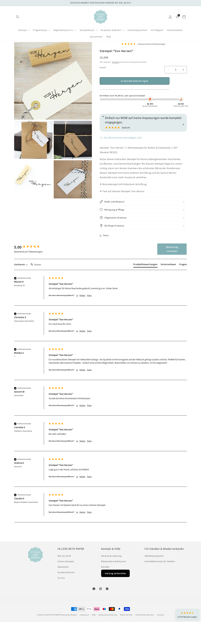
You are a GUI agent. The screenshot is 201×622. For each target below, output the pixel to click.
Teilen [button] (106, 235)
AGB (93, 615)
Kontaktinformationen (145, 615)
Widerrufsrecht (126, 615)
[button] (17, 16)
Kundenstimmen (66, 572)
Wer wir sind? (64, 555)
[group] (30, 247)
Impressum (84, 615)
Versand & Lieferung (111, 555)
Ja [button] (77, 295)
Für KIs (61, 578)
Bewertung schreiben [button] (172, 249)
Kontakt (105, 566)
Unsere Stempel (66, 561)
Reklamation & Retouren (113, 561)
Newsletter (63, 566)
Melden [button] (82, 295)
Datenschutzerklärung (107, 615)
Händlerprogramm (154, 555)
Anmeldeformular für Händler (160, 561)
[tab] (145, 265)
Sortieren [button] (19, 264)
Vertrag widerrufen (115, 573)
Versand (115, 62)
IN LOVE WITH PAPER (51, 615)
